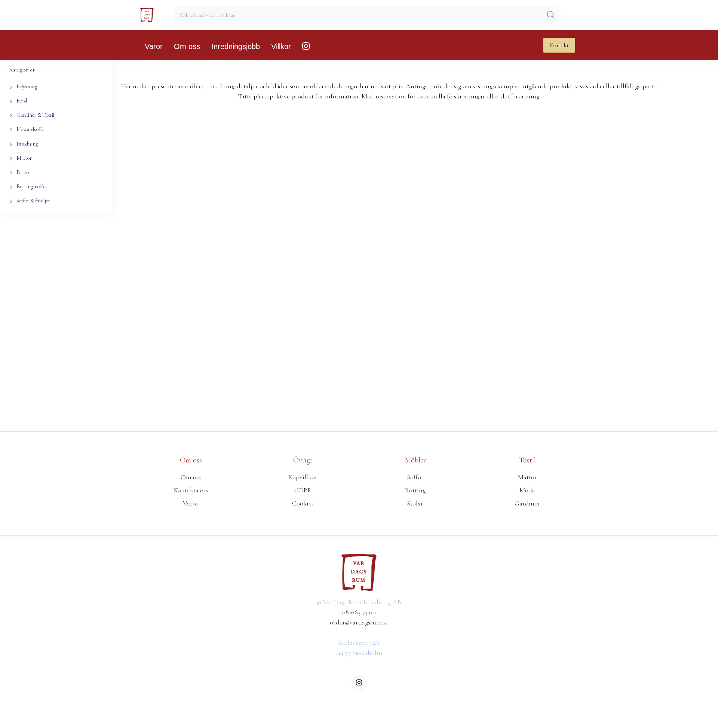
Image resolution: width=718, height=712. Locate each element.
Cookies (303, 503)
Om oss (187, 46)
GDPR (303, 490)
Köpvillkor (302, 477)
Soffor (415, 477)
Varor (154, 46)
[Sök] (551, 15)
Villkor (281, 46)
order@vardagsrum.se (359, 622)
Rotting (415, 490)
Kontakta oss (191, 490)
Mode (527, 490)
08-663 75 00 (359, 612)
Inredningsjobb (235, 46)
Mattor (527, 477)
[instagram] (358, 683)
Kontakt (559, 45)
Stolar (415, 503)
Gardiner (527, 503)
